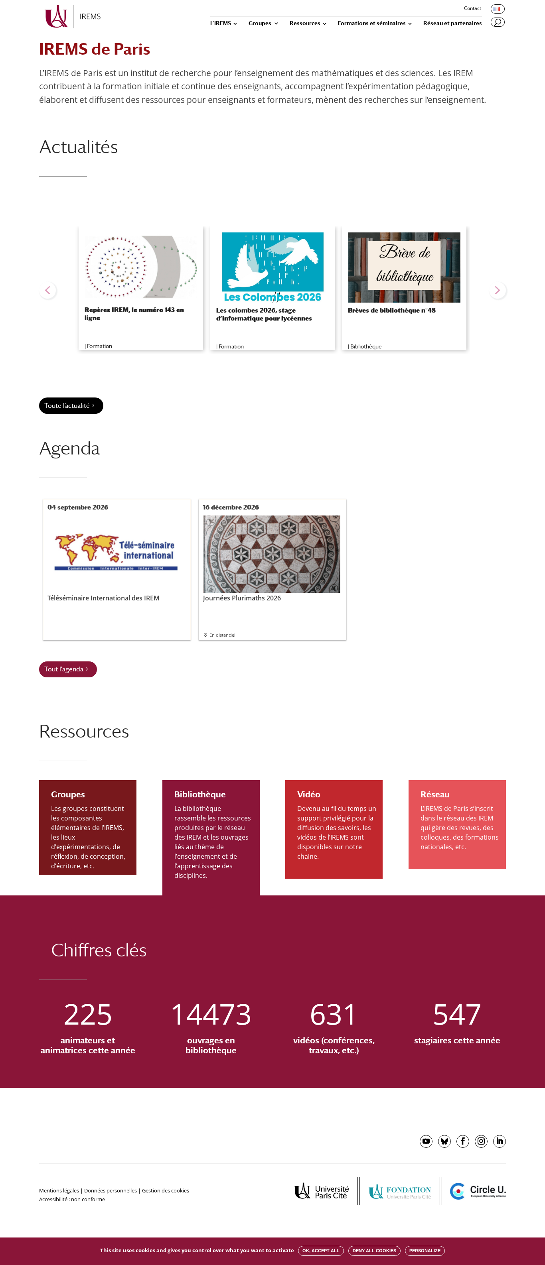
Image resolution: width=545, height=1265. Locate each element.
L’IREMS (220, 23)
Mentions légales (59, 1190)
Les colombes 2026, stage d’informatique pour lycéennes (264, 314)
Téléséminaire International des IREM (103, 598)
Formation (99, 346)
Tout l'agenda (63, 669)
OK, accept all (321, 1250)
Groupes (260, 23)
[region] (272, 290)
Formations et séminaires (372, 23)
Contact (472, 9)
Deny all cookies (374, 1250)
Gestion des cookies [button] (165, 1190)
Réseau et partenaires (452, 23)
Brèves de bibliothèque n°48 (392, 310)
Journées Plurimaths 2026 (242, 598)
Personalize (424, 1250)
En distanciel (222, 635)
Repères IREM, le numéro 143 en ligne (134, 313)
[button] (47, 290)
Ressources (305, 23)
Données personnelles (110, 1190)
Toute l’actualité (67, 405)
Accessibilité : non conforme (72, 1199)
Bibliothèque (366, 346)
